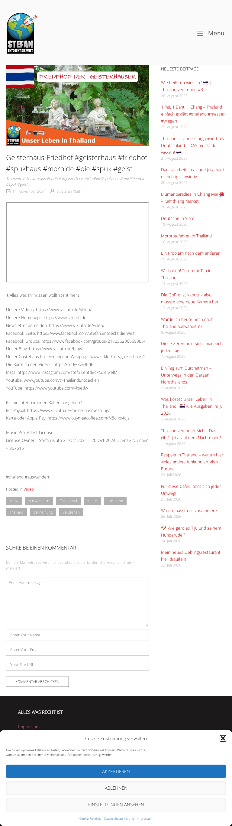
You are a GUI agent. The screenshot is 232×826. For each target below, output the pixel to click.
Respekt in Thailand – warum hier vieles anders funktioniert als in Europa (192, 462)
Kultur (92, 500)
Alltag (14, 500)
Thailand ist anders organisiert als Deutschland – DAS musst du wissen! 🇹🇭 (192, 145)
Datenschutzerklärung (119, 818)
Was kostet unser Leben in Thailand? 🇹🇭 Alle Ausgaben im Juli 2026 (192, 406)
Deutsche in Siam (177, 218)
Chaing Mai (68, 500)
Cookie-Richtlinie (90, 818)
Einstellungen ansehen (116, 805)
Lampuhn (115, 500)
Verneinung (43, 512)
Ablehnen (116, 788)
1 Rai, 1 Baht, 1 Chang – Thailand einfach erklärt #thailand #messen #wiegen (193, 114)
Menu (215, 33)
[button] (223, 738)
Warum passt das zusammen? (189, 510)
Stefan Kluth (71, 191)
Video (29, 489)
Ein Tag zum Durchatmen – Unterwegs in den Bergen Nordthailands (186, 375)
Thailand (16, 512)
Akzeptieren (116, 771)
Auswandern (39, 500)
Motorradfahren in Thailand (186, 236)
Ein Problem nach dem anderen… (192, 253)
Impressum (145, 818)
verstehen (71, 512)
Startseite (14, 178)
